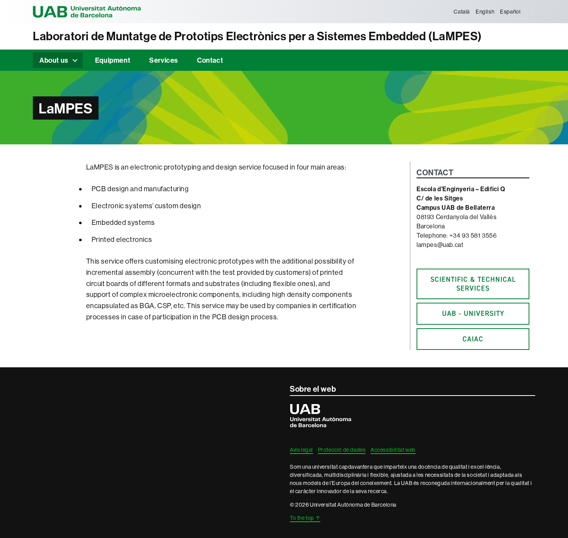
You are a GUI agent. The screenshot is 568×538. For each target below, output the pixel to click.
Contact (210, 60)
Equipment (112, 60)
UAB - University (473, 313)
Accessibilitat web (393, 449)
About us (53, 60)
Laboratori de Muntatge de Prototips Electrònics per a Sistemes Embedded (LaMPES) (257, 36)
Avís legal (301, 449)
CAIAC (473, 339)
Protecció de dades (342, 449)
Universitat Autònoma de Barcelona (87, 11)
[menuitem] (462, 12)
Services (163, 60)
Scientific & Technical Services (473, 284)
